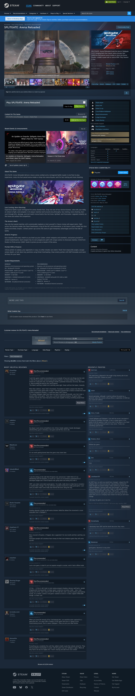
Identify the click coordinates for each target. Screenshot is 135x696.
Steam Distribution (67, 687)
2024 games (13, 505)
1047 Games (110, 72)
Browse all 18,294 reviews (45, 664)
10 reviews (12, 449)
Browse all (81, 114)
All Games (7, 24)
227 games (12, 372)
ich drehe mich (15, 612)
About (48, 6)
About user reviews (113, 331)
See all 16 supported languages (100, 162)
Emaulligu (13, 370)
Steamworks (65, 684)
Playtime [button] (57, 350)
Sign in (8, 92)
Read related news (97, 227)
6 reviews (12, 560)
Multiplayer (108, 84)
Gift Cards (65, 691)
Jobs (81, 680)
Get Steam (115, 677)
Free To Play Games (17, 24)
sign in (119, 2)
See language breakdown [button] (99, 331)
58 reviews (12, 374)
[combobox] (104, 13)
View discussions (97, 230)
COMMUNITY (38, 6)
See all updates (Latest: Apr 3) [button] (18, 165)
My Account (115, 687)
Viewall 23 (125, 184)
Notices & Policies (99, 684)
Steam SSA (65, 680)
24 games (12, 422)
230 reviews (13, 531)
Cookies (96, 687)
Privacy (96, 677)
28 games (12, 447)
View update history (97, 224)
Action (118, 84)
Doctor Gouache (15, 503)
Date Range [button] (46, 350)
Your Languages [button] (15, 356)
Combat (124, 84)
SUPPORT (56, 6)
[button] (7, 13)
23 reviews (12, 616)
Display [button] (67, 350)
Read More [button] (80, 403)
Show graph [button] (124, 350)
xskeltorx (13, 420)
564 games (12, 582)
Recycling (83, 687)
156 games (12, 640)
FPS (114, 84)
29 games (12, 614)
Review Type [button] (9, 350)
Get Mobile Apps (117, 680)
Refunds (96, 691)
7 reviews (12, 642)
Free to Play (95, 84)
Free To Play (103, 196)
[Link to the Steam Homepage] (12, 7)
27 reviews (12, 471)
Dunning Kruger (15, 580)
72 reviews (12, 584)
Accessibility (98, 680)
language (125, 2)
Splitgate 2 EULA (96, 141)
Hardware (83, 684)
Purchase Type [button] (22, 350)
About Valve (83, 677)
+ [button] (127, 84)
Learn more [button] (123, 172)
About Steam (66, 677)
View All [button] (83, 129)
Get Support (115, 684)
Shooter (102, 84)
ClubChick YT (14, 527)
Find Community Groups (99, 232)
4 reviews (12, 424)
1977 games (13, 529)
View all (125, 310)
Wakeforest (13, 445)
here (42, 316)
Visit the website (97, 206)
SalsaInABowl (14, 469)
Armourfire (13, 638)
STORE (29, 6)
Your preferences (126, 331)
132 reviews (13, 506)
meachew (13, 558)
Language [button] (35, 350)
